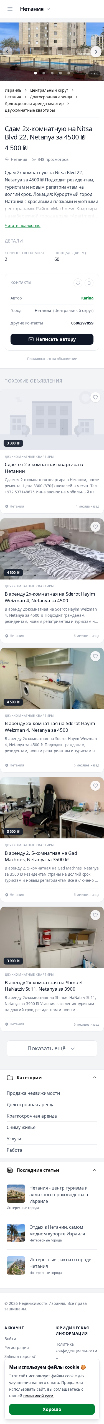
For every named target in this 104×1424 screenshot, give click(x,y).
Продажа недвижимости (33, 1093)
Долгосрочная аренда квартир (34, 103)
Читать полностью (22, 225)
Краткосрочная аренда (32, 1116)
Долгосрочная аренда (51, 96)
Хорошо (52, 1409)
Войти (10, 1338)
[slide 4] (60, 73)
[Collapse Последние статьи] (95, 1170)
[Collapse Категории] (95, 1078)
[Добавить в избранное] (77, 282)
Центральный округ (49, 90)
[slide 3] (52, 73)
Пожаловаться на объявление (52, 359)
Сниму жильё (21, 1127)
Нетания (13, 96)
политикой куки (38, 1395)
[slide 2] (43, 73)
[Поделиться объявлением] (89, 282)
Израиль (13, 90)
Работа (14, 1150)
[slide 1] (35, 73)
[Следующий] (96, 51)
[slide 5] (68, 73)
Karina (87, 298)
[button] (52, 52)
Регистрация (16, 1347)
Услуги (14, 1139)
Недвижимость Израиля (42, 1303)
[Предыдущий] (7, 52)
